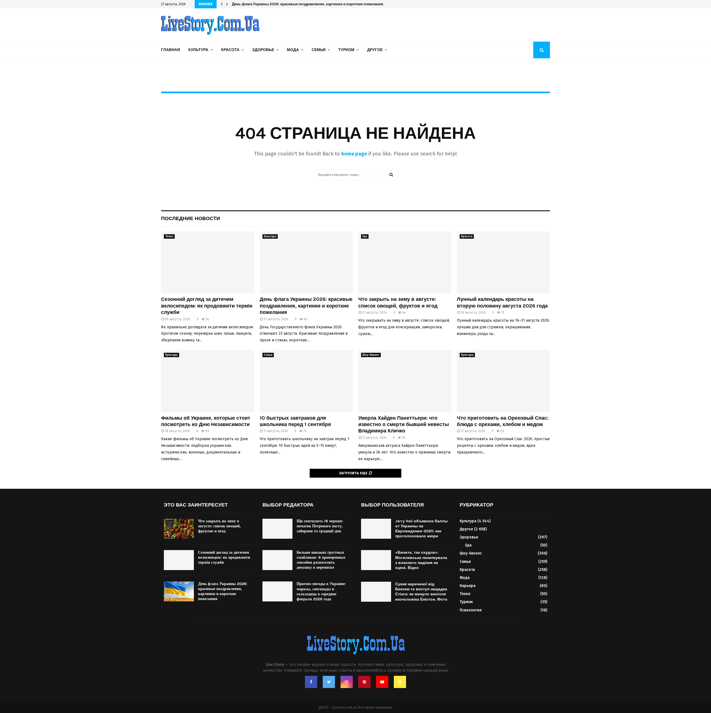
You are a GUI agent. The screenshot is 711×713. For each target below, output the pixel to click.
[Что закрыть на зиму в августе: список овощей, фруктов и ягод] (404, 262)
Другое (375, 49)
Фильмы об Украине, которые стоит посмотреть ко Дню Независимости (205, 421)
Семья (319, 49)
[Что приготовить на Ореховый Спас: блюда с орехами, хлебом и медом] (503, 381)
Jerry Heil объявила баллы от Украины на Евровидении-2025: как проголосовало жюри (421, 529)
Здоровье (263, 49)
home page (354, 154)
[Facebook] (311, 682)
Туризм (346, 49)
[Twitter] (329, 682)
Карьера (467, 585)
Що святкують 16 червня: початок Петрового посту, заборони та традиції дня (320, 526)
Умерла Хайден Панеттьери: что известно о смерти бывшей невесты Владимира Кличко (403, 424)
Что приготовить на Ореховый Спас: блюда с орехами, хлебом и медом (503, 421)
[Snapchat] (400, 682)
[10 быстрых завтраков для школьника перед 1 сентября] (306, 381)
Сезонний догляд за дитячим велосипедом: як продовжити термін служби (206, 305)
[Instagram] (347, 682)
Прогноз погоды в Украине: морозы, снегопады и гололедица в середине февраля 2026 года (321, 591)
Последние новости (190, 218)
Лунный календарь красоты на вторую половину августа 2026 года (502, 302)
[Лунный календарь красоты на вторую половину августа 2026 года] (503, 262)
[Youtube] (382, 682)
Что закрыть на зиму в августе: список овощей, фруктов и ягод (288, 4)
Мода (293, 49)
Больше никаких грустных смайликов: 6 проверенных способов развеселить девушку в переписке (321, 560)
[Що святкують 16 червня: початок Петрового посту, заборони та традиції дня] (277, 529)
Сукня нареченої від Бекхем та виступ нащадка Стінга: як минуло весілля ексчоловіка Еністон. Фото (421, 592)
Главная (170, 49)
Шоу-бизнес (370, 355)
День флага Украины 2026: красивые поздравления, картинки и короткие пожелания (306, 305)
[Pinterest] (364, 682)
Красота (230, 49)
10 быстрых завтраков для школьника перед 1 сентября (295, 421)
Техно (169, 236)
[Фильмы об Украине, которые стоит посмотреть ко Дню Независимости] (207, 381)
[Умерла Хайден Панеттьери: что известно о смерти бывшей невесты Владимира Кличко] (404, 381)
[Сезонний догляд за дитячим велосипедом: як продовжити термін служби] (207, 262)
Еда (364, 236)
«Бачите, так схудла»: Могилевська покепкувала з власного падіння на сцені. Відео (421, 560)
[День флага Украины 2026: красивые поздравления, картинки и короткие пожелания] (306, 262)
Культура (198, 49)
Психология (471, 610)
